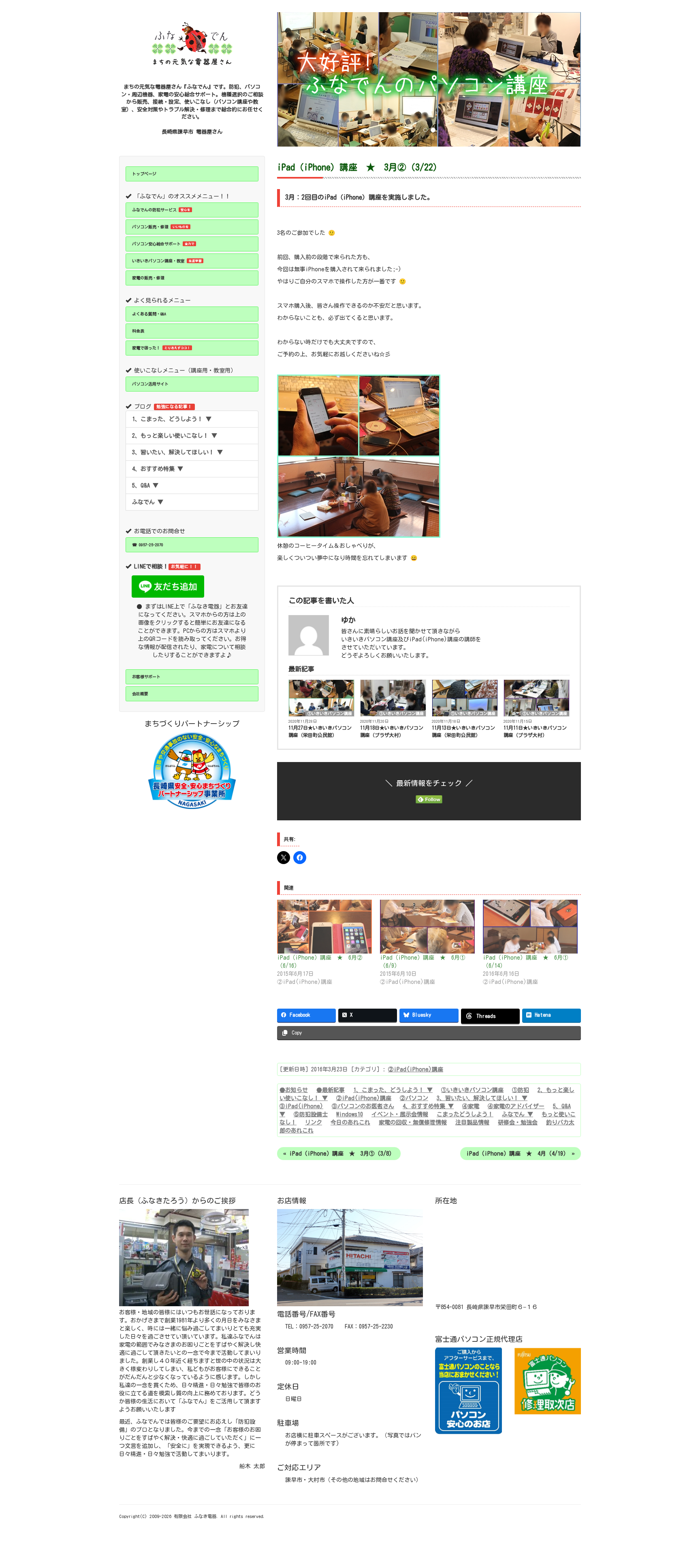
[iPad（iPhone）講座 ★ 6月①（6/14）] (530, 927)
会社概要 (140, 694)
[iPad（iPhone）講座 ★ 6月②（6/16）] (324, 927)
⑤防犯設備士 (311, 1114)
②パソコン (414, 1098)
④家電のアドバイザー (516, 1106)
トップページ (144, 174)
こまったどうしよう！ (465, 1114)
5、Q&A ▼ (145, 485)
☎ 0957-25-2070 (147, 545)
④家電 (470, 1106)
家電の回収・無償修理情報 (413, 1122)
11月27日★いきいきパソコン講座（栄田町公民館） (320, 731)
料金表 (138, 331)
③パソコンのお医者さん (363, 1106)
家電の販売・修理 (148, 278)
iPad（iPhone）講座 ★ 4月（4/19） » (520, 1153)
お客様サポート (146, 677)
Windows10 (349, 1114)
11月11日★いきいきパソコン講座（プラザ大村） (535, 731)
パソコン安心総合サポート (163, 244)
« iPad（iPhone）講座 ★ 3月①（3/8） (339, 1153)
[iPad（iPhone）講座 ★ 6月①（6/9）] (427, 927)
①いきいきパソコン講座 (329, 713)
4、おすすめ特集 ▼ (157, 469)
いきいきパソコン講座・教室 (167, 261)
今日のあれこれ (350, 1122)
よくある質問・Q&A (149, 314)
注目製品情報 (472, 1122)
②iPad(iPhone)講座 (415, 1069)
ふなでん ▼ (147, 502)
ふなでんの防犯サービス (161, 210)
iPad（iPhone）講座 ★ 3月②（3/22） (359, 167)
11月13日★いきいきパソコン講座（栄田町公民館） (463, 731)
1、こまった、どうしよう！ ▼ (171, 419)
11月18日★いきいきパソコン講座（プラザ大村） (391, 731)
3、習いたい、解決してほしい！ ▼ (177, 452)
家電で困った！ (161, 348)
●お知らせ (294, 1090)
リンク (313, 1122)
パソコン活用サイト (150, 384)
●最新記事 (330, 1090)
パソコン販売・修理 (160, 227)
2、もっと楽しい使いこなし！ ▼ (174, 436)
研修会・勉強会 (518, 1122)
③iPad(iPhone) (301, 1106)
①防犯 (520, 1090)
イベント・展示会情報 (399, 1114)
